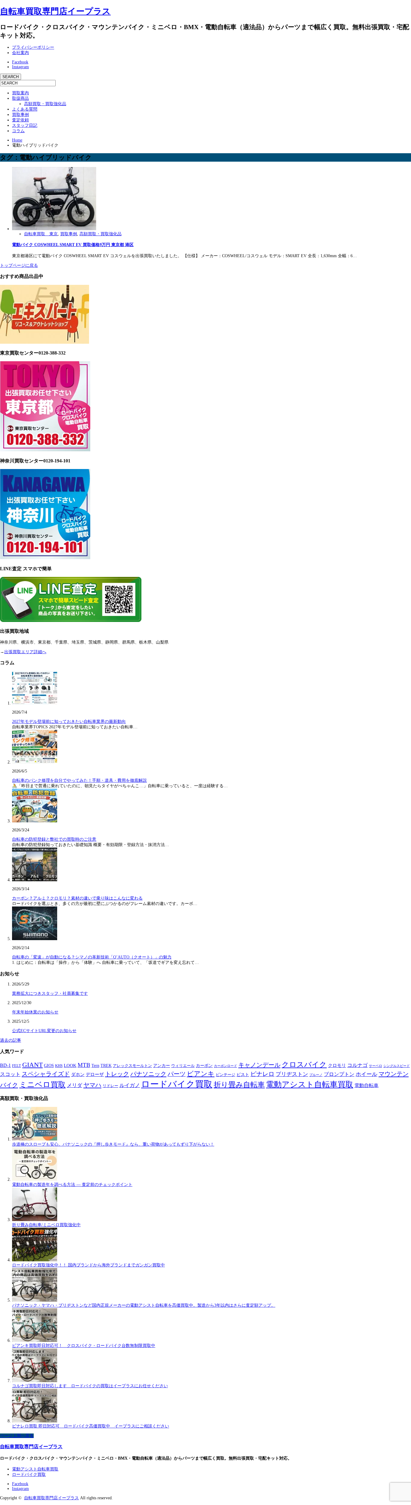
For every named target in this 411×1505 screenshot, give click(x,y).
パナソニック (148, 1074)
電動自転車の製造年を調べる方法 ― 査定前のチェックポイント (72, 1184)
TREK (106, 1065)
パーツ (177, 1074)
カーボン (204, 1065)
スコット (10, 1074)
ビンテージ (225, 1074)
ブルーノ (316, 1075)
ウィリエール (183, 1066)
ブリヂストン (292, 1074)
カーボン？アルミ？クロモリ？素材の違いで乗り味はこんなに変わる (77, 898)
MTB (84, 1065)
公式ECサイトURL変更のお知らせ (44, 1030)
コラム (18, 131)
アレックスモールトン (132, 1065)
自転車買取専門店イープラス (55, 11)
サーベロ (375, 1066)
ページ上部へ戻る (17, 1435)
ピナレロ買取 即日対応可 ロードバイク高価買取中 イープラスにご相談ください (90, 1426)
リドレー (110, 1086)
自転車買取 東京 (41, 234)
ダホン (78, 1074)
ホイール (366, 1074)
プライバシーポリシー (33, 47)
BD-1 (5, 1065)
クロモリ (337, 1065)
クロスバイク (304, 1064)
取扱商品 (20, 98)
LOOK (70, 1065)
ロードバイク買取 (176, 1084)
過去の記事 (10, 1040)
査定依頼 (20, 120)
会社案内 (20, 52)
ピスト (242, 1074)
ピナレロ (262, 1074)
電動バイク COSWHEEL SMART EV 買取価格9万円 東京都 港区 (73, 244)
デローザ (95, 1074)
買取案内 (20, 93)
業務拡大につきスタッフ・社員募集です (50, 993)
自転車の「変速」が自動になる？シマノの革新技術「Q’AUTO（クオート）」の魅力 (92, 957)
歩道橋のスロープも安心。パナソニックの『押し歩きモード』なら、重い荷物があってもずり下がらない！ (113, 1144)
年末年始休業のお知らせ (35, 1012)
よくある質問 (24, 109)
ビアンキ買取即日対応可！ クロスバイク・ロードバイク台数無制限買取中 (83, 1345)
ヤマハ (92, 1085)
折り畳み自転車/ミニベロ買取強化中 (46, 1225)
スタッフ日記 (24, 125)
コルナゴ (357, 1065)
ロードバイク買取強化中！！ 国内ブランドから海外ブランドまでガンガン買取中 (88, 1265)
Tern (95, 1065)
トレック (117, 1074)
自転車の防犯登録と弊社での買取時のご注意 (54, 839)
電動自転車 (366, 1085)
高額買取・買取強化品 (45, 104)
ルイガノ (129, 1085)
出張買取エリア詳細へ (25, 652)
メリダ (74, 1085)
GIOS (49, 1065)
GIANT (32, 1064)
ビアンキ (201, 1073)
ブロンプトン (339, 1074)
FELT (16, 1065)
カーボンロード (225, 1066)
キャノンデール (259, 1065)
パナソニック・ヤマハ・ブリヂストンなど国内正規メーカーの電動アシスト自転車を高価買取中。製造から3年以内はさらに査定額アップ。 (143, 1305)
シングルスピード (396, 1066)
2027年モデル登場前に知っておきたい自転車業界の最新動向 (69, 721)
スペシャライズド (46, 1074)
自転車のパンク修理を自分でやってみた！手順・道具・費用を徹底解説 (79, 780)
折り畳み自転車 (239, 1085)
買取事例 (20, 114)
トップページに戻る (19, 265)
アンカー (161, 1065)
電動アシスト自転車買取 (309, 1084)
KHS (59, 1066)
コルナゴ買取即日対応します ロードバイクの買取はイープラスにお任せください (90, 1386)
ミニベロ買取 (42, 1084)
